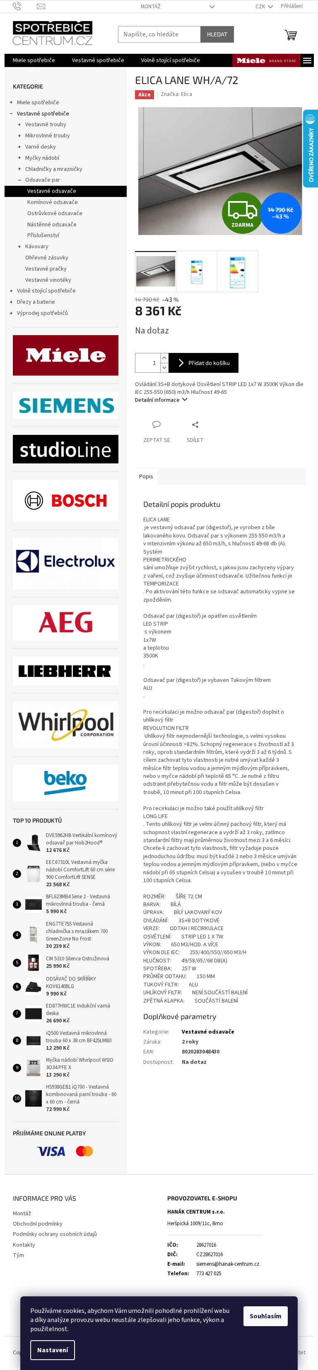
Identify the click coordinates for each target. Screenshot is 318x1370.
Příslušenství (43, 235)
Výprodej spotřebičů (42, 313)
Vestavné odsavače (51, 191)
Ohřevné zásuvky (46, 258)
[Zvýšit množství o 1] (164, 358)
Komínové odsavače (52, 202)
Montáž (151, 6)
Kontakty (24, 1245)
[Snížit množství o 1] (164, 367)
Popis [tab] (146, 477)
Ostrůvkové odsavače (54, 213)
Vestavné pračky (46, 269)
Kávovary (36, 246)
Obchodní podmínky (38, 1224)
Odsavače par (42, 180)
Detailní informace (157, 400)
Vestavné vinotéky (48, 280)
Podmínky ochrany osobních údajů (55, 1234)
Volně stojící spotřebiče (46, 291)
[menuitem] (34, 60)
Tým (18, 1255)
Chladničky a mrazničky (53, 169)
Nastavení (52, 1350)
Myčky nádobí (42, 158)
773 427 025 (208, 1273)
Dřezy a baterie (36, 302)
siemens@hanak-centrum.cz (227, 1264)
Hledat (217, 34)
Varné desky (40, 147)
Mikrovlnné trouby (47, 136)
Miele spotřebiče (38, 102)
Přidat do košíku (209, 362)
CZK (260, 6)
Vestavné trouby (45, 124)
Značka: (176, 94)
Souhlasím (266, 1316)
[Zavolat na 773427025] (25, 6)
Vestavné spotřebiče (43, 114)
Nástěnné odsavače (52, 225)
